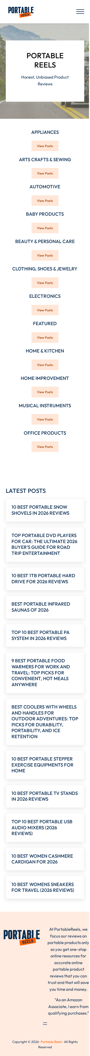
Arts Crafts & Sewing (45, 159)
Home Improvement (45, 378)
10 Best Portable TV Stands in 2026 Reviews (45, 796)
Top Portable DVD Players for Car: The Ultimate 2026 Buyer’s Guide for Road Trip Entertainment (44, 544)
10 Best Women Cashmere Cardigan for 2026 (42, 859)
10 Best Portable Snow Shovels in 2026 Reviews (40, 510)
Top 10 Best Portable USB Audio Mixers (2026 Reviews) (42, 827)
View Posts (47, 147)
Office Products (45, 433)
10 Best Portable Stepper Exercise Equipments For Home (43, 765)
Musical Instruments (45, 405)
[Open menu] (45, 1024)
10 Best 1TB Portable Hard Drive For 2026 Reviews (43, 578)
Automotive (45, 187)
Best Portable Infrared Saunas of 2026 (41, 607)
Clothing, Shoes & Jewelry (45, 269)
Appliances (45, 132)
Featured (45, 323)
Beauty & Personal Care (45, 241)
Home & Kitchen (45, 351)
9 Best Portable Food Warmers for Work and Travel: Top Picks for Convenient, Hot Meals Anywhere (41, 672)
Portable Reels (51, 1042)
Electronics (44, 296)
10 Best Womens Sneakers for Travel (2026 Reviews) (43, 887)
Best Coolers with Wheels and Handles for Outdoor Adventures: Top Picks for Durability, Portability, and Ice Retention (45, 721)
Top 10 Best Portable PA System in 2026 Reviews (40, 635)
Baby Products (45, 214)
